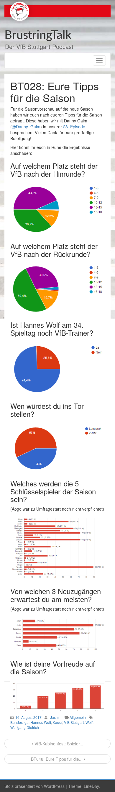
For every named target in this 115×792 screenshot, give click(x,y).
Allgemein (78, 717)
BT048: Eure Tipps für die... (57, 759)
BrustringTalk (38, 35)
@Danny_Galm (26, 126)
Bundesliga (19, 722)
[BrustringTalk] (57, 11)
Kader (57, 722)
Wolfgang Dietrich (24, 727)
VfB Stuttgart (74, 722)
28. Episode (74, 126)
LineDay (91, 786)
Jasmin (56, 717)
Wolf (89, 722)
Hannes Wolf (40, 722)
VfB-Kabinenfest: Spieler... (58, 744)
